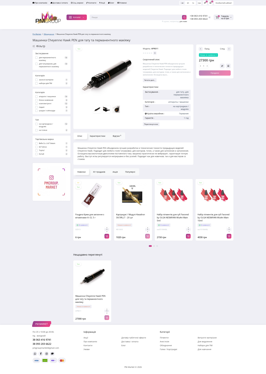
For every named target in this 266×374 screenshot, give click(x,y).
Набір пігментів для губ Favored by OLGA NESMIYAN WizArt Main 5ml (173, 217)
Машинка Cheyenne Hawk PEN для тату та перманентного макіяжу (90, 298)
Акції (102, 3)
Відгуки (117, 136)
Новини (123, 3)
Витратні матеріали (207, 337)
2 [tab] (154, 246)
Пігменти (164, 337)
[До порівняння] (92, 209)
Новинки (81, 172)
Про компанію (40, 3)
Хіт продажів (99, 172)
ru (193, 3)
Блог (112, 3)
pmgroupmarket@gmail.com (46, 348)
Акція (115, 172)
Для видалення (205, 341)
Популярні (130, 172)
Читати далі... (149, 80)
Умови (87, 349)
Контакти (92, 3)
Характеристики (97, 136)
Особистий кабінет (224, 3)
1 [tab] (150, 246)
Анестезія (164, 341)
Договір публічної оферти (133, 337)
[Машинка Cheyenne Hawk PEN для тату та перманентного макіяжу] (106, 75)
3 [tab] (157, 246)
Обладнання (166, 345)
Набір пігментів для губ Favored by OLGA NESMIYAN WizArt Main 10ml (213, 217)
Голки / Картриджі (168, 349)
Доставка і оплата (60, 3)
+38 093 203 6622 (199, 18)
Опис (79, 136)
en (188, 3)
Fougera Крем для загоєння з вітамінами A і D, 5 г (89, 216)
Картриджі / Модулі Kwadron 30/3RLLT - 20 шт (130, 216)
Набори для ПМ (205, 345)
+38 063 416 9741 (199, 15)
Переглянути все (151, 124)
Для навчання (204, 349)
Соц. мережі (77, 3)
